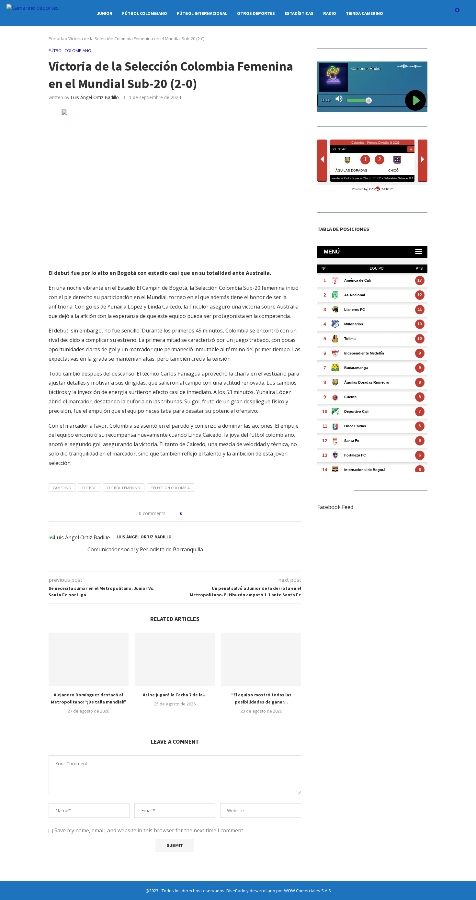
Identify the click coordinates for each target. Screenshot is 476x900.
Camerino (62, 487)
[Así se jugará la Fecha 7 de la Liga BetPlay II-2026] (175, 659)
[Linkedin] (424, 13)
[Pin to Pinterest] (205, 513)
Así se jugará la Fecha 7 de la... (175, 695)
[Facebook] (404, 13)
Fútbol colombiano (144, 13)
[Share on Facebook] (193, 513)
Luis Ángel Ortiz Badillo (95, 97)
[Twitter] (411, 13)
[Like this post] (185, 513)
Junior (104, 13)
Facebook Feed (335, 507)
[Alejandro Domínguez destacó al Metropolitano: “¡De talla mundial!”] (89, 659)
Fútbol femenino (123, 487)
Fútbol (89, 487)
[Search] (466, 13)
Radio (329, 13)
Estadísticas (299, 13)
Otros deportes (256, 13)
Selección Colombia (170, 487)
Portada (56, 38)
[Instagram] (418, 13)
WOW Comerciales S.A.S (307, 891)
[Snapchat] (438, 13)
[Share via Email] (211, 513)
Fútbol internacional (202, 13)
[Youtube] (431, 13)
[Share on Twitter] (199, 513)
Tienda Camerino (364, 13)
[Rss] (445, 13)
